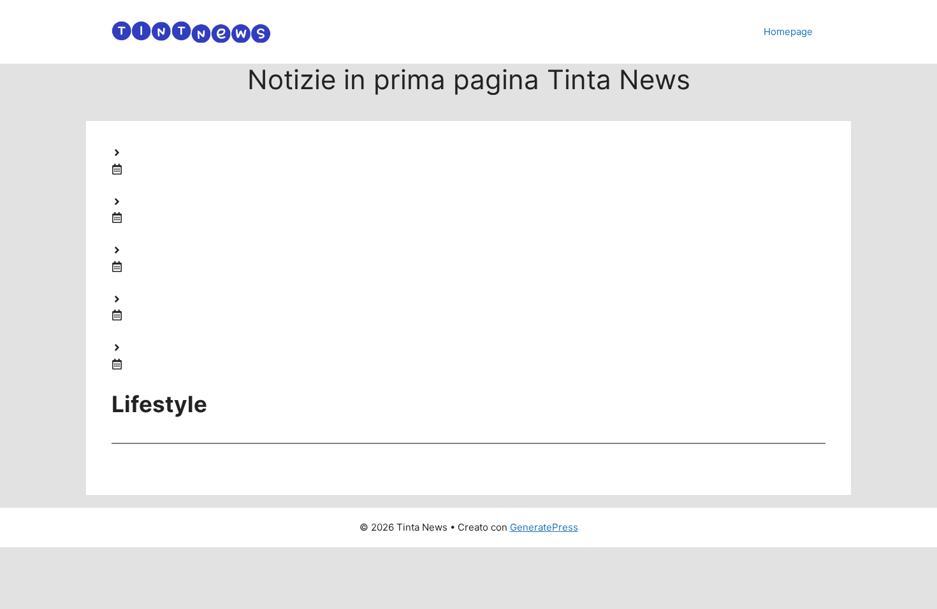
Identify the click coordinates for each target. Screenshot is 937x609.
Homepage (788, 31)
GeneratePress (544, 527)
